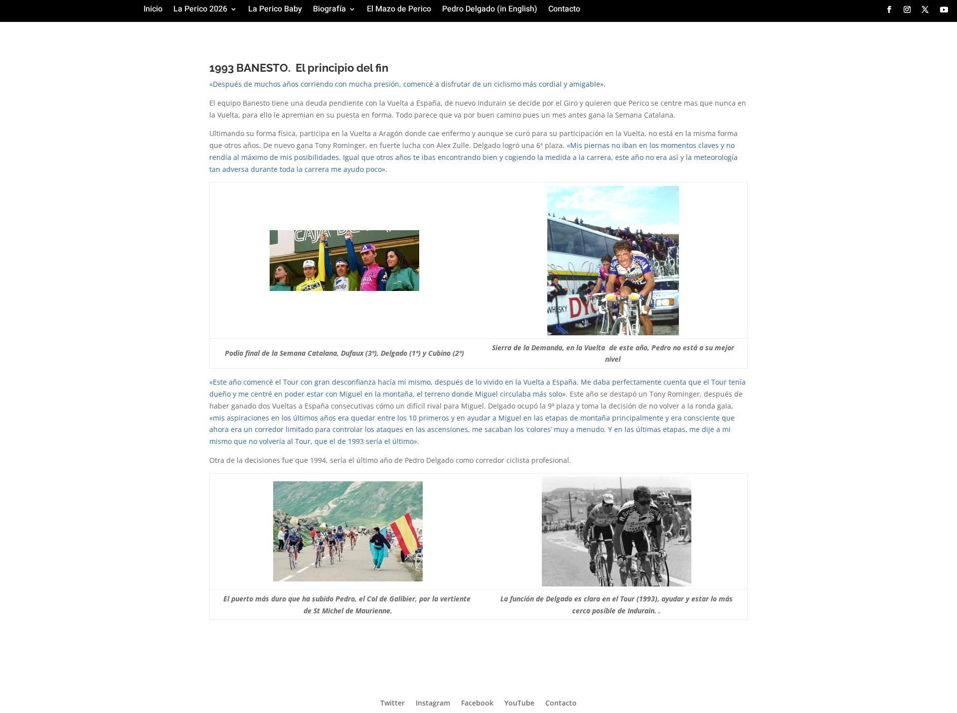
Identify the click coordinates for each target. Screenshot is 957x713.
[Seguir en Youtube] (944, 9)
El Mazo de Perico (399, 10)
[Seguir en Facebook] (889, 9)
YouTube (519, 702)
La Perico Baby (275, 10)
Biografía (329, 10)
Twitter (392, 702)
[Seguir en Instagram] (907, 9)
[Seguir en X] (925, 9)
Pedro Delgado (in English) (489, 10)
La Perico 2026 (200, 10)
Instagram (433, 702)
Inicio (153, 10)
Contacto (564, 10)
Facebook (477, 702)
